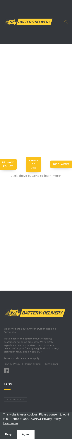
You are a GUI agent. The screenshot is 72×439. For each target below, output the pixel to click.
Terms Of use (33, 164)
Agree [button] (25, 434)
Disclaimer (51, 364)
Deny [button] (8, 434)
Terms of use (33, 364)
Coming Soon (15, 399)
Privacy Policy (12, 364)
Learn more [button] (10, 423)
